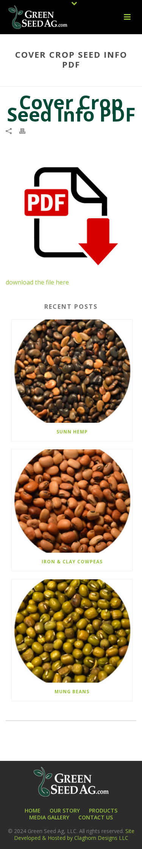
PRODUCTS (103, 810)
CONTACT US (95, 817)
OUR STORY (65, 810)
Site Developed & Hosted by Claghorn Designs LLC (74, 834)
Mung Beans (72, 691)
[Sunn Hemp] (72, 371)
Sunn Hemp (72, 431)
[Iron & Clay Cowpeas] (72, 501)
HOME (33, 810)
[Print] (26, 130)
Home (35, 81)
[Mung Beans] (72, 631)
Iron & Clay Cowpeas (72, 561)
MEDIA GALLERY (49, 817)
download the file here (37, 282)
